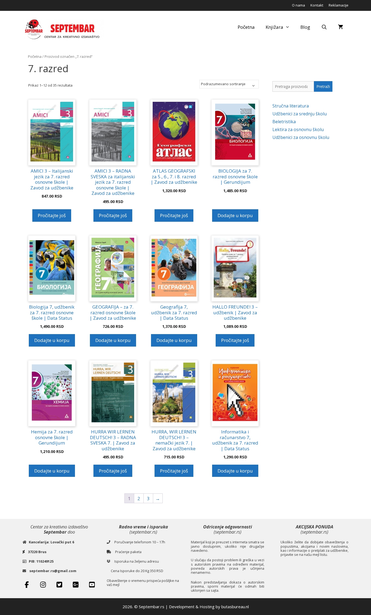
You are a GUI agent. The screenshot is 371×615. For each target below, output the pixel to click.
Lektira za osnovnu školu (298, 129)
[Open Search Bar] (324, 27)
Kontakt (316, 5)
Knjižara (274, 27)
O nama (298, 5)
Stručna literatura (290, 106)
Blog (305, 27)
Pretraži (323, 86)
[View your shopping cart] (340, 27)
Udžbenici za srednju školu (299, 114)
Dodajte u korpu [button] (235, 215)
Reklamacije (338, 5)
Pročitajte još (52, 215)
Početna (246, 27)
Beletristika (284, 122)
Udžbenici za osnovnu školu (300, 137)
